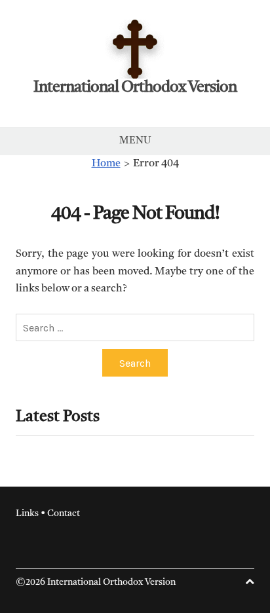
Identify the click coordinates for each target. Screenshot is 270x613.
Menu (135, 141)
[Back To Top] (249, 582)
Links (27, 513)
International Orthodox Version (135, 88)
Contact (63, 513)
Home (106, 163)
